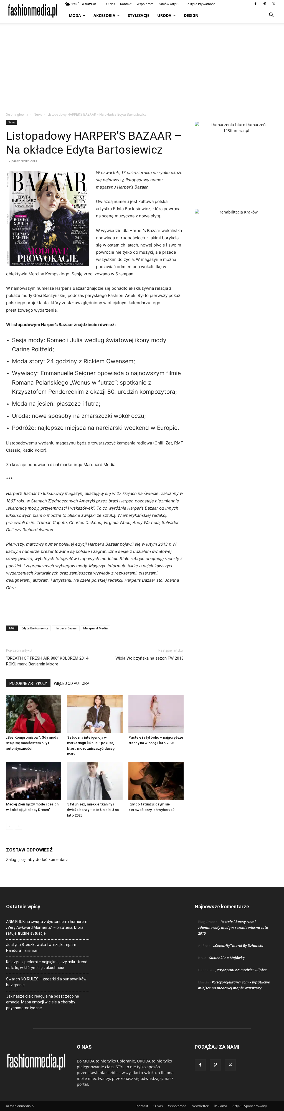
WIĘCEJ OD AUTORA (71, 683)
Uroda (164, 15)
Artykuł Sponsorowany (249, 1106)
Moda (75, 15)
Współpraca (145, 4)
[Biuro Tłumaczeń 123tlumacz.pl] (236, 156)
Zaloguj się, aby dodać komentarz (37, 859)
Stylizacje (138, 15)
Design (191, 15)
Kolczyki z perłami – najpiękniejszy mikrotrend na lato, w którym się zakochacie (46, 965)
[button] (271, 15)
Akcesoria (104, 15)
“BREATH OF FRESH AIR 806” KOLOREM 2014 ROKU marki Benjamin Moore (47, 661)
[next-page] (18, 826)
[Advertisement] (142, 70)
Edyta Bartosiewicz (34, 628)
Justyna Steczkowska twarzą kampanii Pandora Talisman (41, 947)
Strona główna (17, 114)
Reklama (220, 1106)
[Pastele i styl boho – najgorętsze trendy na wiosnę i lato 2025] (156, 714)
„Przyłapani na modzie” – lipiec (241, 969)
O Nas (110, 4)
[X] (274, 4)
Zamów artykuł (169, 4)
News (38, 114)
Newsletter (200, 1106)
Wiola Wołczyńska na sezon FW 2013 (149, 658)
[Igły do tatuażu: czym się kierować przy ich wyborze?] (156, 781)
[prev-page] (9, 826)
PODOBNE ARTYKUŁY (28, 683)
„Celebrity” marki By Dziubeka (238, 945)
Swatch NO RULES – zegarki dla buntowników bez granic (46, 982)
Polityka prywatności (200, 4)
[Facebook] (255, 4)
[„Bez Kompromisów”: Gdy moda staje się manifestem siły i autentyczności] (33, 714)
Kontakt (125, 4)
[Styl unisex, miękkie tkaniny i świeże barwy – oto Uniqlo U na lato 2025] (94, 781)
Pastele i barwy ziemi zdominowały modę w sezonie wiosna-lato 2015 (233, 927)
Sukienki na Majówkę (227, 957)
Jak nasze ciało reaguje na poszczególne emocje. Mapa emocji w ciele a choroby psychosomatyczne (42, 1002)
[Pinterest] (264, 4)
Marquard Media (95, 628)
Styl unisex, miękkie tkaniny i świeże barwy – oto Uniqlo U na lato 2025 (93, 809)
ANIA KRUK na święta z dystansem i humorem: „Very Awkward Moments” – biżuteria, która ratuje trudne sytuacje (47, 927)
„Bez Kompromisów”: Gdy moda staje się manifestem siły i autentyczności (32, 743)
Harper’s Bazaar (65, 628)
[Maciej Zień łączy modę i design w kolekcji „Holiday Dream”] (33, 781)
